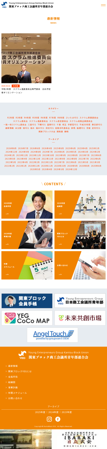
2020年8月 (84, 165)
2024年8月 (36, 151)
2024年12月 (11, 151)
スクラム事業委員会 (89, 117)
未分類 (18, 128)
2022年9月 (60, 158)
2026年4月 (47, 148)
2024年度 (53, 412)
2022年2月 (34, 162)
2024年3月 (83, 151)
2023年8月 (72, 155)
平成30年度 (85, 124)
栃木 (32, 128)
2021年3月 (95, 162)
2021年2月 (9, 165)
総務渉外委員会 (62, 128)
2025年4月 (82, 148)
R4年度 (27, 117)
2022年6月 (95, 158)
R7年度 (52, 117)
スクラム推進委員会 (38, 121)
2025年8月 (59, 148)
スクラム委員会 (20, 121)
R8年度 (60, 117)
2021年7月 (59, 162)
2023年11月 (35, 155)
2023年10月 (48, 155)
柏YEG (26, 128)
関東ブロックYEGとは (20, 371)
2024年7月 (47, 151)
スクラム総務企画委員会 (81, 121)
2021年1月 (21, 165)
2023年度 (67, 412)
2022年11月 (47, 158)
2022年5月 (11, 162)
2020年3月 (59, 169)
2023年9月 (60, 155)
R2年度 (10, 117)
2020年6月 (96, 165)
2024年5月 (71, 151)
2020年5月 (35, 169)
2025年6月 (70, 148)
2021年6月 (71, 162)
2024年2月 (95, 151)
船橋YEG (81, 128)
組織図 (11, 382)
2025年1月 (94, 148)
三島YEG (32, 124)
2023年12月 (22, 155)
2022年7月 (83, 158)
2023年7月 (84, 155)
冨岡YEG (51, 124)
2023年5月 (10, 158)
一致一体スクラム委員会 (14, 124)
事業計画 (13, 387)
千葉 (59, 124)
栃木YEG (40, 128)
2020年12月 (34, 165)
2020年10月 (60, 165)
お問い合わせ (15, 398)
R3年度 (19, 117)
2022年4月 (22, 162)
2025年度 (40, 412)
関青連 (60, 131)
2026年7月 (23, 148)
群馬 (73, 128)
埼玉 (64, 124)
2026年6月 (35, 148)
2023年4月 (22, 158)
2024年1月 (9, 155)
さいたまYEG (72, 117)
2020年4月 (47, 169)
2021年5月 (83, 162)
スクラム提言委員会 (58, 121)
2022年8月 (72, 158)
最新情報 (9, 128)
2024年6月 (59, 151)
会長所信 (13, 376)
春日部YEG (97, 124)
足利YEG (96, 128)
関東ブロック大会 (47, 131)
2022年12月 (34, 158)
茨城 (88, 128)
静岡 (66, 131)
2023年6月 (96, 155)
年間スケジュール (17, 392)
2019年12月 (71, 169)
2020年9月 (72, 165)
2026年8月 (11, 148)
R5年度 (35, 117)
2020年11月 (47, 165)
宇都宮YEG (73, 124)
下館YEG (41, 124)
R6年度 (44, 117)
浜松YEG (50, 128)
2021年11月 (47, 162)
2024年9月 (24, 151)
